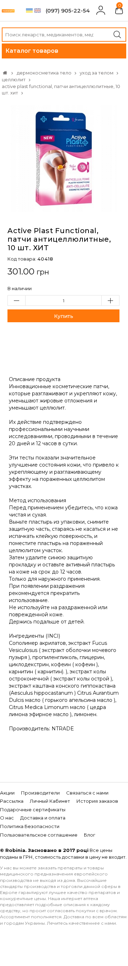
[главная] (5, 73)
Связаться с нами (87, 793)
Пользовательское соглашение (39, 835)
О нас (7, 818)
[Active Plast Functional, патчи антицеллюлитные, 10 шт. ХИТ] (64, 158)
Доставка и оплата (42, 818)
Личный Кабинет (50, 801)
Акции (7, 793)
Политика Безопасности (29, 826)
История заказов (97, 801)
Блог (89, 835)
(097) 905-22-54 (68, 10)
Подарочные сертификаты (32, 809)
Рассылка (11, 801)
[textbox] (64, 34)
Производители (40, 793)
